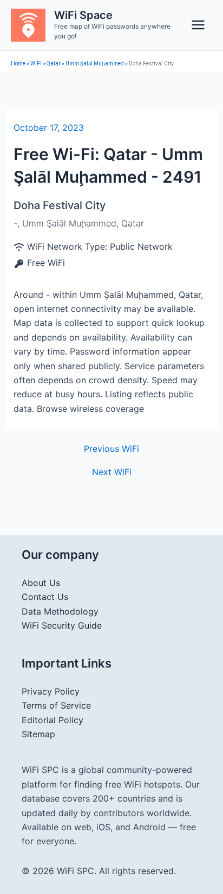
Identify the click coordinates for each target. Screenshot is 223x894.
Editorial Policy (52, 720)
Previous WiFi (111, 448)
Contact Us (45, 596)
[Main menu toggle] (198, 25)
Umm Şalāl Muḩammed (94, 63)
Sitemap (38, 734)
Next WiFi (112, 472)
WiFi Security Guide (62, 625)
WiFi (36, 63)
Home (18, 63)
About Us (41, 582)
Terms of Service (56, 705)
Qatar (54, 63)
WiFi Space (83, 15)
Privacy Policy (51, 691)
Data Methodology (60, 611)
